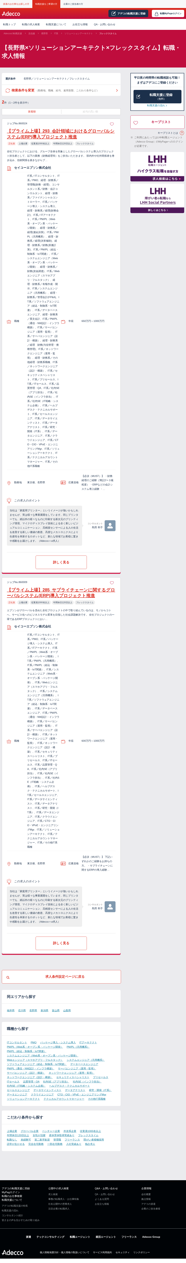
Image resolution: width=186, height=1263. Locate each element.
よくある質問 (102, 1199)
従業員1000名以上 (90, 1131)
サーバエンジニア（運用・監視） (77, 1068)
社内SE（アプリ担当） (56, 1081)
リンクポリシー (141, 1252)
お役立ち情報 (80, 24)
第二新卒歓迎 (42, 1139)
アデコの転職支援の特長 (15, 1205)
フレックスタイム (108, 33)
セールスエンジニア (18, 1090)
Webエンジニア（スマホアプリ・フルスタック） (35, 1059)
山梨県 (67, 1010)
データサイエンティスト (47, 1090)
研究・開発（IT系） (100, 1090)
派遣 (28, 1236)
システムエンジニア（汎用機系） (86, 1059)
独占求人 (90, 1144)
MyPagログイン (11, 1192)
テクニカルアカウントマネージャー (64, 1098)
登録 (131, 13)
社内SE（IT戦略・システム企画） (26, 1085)
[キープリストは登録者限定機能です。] (112, 123)
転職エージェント (80, 1236)
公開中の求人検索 (58, 1188)
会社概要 (146, 1194)
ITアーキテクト (88, 1042)
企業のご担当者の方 (73, 4)
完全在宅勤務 (36, 1144)
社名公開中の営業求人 (60, 1204)
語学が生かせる (16, 1144)
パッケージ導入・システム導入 (58, 1042)
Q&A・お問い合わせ (106, 1188)
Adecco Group (151, 1236)
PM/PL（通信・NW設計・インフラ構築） (30, 1068)
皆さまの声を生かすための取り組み (21, 1220)
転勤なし (12, 1139)
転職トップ (9, 24)
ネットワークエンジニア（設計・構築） (30, 1077)
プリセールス (100, 1077)
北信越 (31, 33)
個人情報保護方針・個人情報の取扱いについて (64, 1252)
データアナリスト (75, 1090)
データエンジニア (17, 1094)
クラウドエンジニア (42, 1094)
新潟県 (44, 1010)
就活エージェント (106, 1236)
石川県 (22, 1010)
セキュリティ (123, 1252)
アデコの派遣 (148, 1204)
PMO (34, 1042)
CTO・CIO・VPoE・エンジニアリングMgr (81, 1094)
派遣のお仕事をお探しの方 (16, 4)
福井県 (11, 1010)
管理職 (57, 1139)
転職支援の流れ (156, 105)
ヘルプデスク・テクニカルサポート (69, 1085)
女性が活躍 (39, 1135)
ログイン (170, 13)
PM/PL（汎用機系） (78, 1046)
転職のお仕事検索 (12, 1196)
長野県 (44, 33)
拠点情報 (146, 1199)
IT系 (56, 33)
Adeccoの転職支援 (13, 33)
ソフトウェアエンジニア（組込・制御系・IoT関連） (37, 1064)
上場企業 (12, 1131)
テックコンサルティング (50, 1236)
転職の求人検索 (31, 24)
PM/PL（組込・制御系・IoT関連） (26, 1051)
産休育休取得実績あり (61, 1135)
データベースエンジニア (84, 1064)
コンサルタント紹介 (12, 1215)
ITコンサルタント (17, 1042)
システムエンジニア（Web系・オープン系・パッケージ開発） (42, 1055)
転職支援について (12, 1199)
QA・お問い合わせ (104, 24)
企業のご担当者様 (150, 1208)
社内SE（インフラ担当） (87, 1081)
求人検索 (53, 1194)
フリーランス (72, 1139)
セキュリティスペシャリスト (72, 1077)
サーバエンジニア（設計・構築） (26, 1072)
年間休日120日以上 (18, 1135)
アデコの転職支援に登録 (16, 1188)
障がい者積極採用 (94, 1139)
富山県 (56, 1010)
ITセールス (13, 1081)
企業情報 (146, 1188)
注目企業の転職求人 (59, 1208)
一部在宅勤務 (54, 1144)
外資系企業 (70, 1131)
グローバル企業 (30, 1131)
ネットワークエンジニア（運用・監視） (71, 1072)
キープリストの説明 (182, 133)
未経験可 (26, 1139)
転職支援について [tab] (56, 24)
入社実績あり (73, 1144)
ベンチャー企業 (51, 1131)
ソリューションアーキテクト (78, 33)
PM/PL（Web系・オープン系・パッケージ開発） (35, 1046)
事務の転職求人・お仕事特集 (63, 1199)
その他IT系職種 (97, 1098)
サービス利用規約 (102, 1252)
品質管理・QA (31, 1081)
